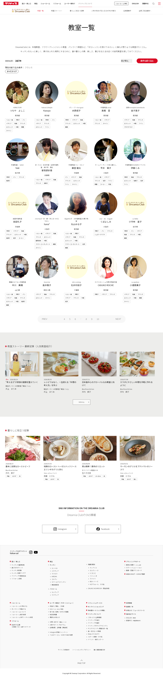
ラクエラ (54, 574)
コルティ (54, 579)
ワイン (47, 127)
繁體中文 (145, 3)
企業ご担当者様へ (145, 11)
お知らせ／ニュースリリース (135, 610)
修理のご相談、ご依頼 (57, 606)
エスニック (9, 127)
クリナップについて (85, 3)
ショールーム (45, 3)
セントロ (54, 568)
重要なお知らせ (55, 617)
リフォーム (57, 3)
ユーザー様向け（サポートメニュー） (62, 603)
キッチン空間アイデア (19, 573)
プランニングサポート (133, 561)
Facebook (105, 529)
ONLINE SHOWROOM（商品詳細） (99, 588)
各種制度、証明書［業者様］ (59, 627)
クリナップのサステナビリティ (98, 626)
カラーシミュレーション (134, 568)
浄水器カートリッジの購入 (96, 610)
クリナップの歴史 (93, 623)
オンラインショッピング (96, 607)
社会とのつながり (93, 634)
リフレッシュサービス (95, 603)
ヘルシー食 (9, 120)
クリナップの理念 (93, 620)
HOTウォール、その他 (97, 584)
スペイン (8, 130)
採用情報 (129, 603)
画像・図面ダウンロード (134, 570)
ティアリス (93, 568)
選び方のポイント (17, 568)
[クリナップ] (11, 3)
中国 (17, 127)
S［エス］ (93, 573)
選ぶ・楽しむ (26, 3)
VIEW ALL (81, 402)
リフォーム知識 (17, 579)
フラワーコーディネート (43, 244)
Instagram (62, 529)
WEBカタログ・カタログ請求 (135, 574)
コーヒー (102, 184)
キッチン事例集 (17, 570)
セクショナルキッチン (59, 582)
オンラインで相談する (19, 609)
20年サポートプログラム (58, 625)
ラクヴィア (55, 595)
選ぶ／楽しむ (16, 561)
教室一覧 (40, 11)
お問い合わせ (58, 622)
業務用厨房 (55, 585)
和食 (15, 123)
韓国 (66, 127)
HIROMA (54, 576)
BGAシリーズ (94, 581)
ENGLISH (135, 3)
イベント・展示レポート (96, 639)
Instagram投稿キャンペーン (59, 632)
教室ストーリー (56, 11)
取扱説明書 (53, 614)
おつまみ (98, 476)
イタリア (8, 123)
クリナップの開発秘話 (19, 576)
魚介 (135, 479)
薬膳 (22, 127)
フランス (22, 123)
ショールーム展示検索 (19, 614)
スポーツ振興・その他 (95, 637)
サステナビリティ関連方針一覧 (98, 628)
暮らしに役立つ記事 (77, 11)
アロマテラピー (128, 127)
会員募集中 (127, 11)
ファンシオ (93, 576)
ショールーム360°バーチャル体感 (22, 617)
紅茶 (104, 181)
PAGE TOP (81, 663)
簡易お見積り (134, 565)
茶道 (109, 184)
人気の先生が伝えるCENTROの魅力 (103, 11)
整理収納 (38, 241)
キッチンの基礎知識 (18, 565)
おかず (14, 476)
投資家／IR (129, 607)
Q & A (57, 609)
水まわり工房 (21, 626)
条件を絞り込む (147, 61)
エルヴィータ (94, 570)
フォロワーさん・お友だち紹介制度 (61, 635)
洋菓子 (18, 120)
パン (24, 120)
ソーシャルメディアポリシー (81, 650)
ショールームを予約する (19, 606)
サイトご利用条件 (63, 650)
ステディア (55, 571)
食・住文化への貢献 (94, 631)
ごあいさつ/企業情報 (94, 617)
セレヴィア (55, 592)
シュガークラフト (100, 234)
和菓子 (8, 181)
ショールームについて (19, 612)
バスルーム (53, 589)
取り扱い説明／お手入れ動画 (59, 612)
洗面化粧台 (91, 564)
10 (98, 319)
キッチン (52, 565)
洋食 (8, 476)
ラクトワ (93, 579)
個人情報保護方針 (99, 650)
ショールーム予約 (121, 4)
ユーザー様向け (69, 3)
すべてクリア (12, 71)
